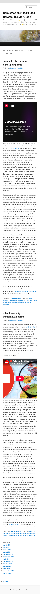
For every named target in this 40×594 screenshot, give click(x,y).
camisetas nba (30, 327)
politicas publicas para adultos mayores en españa (19, 535)
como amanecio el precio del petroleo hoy (17, 299)
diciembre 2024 (8, 554)
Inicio (5, 44)
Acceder (6, 581)
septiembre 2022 (8, 571)
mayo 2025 (6, 547)
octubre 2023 (7, 564)
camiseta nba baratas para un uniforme (15, 62)
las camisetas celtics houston (25, 533)
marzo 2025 (7, 550)
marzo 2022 (7, 573)
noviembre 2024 (8, 557)
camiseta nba (15, 148)
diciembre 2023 (8, 561)
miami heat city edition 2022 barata (14, 314)
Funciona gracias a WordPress (20, 590)
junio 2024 (6, 559)
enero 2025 (6, 552)
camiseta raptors (20, 291)
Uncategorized (16, 298)
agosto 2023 (7, 566)
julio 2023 (6, 568)
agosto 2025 (7, 545)
